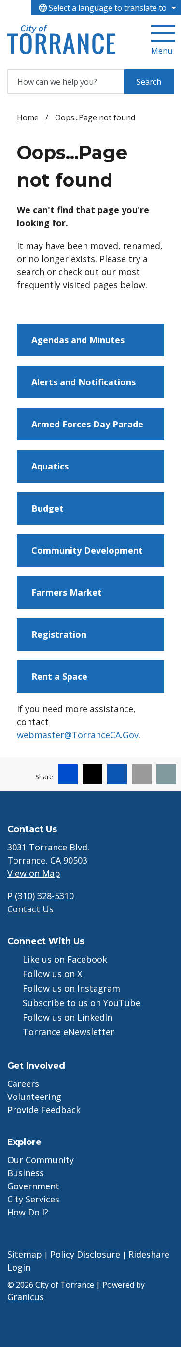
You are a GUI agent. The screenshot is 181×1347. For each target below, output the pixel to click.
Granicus (25, 1297)
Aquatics (50, 466)
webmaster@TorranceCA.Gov (78, 735)
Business (25, 1173)
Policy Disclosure (85, 1254)
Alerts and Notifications (83, 382)
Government (33, 1186)
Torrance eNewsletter (68, 1032)
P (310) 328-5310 (40, 896)
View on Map (33, 873)
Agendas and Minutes (78, 340)
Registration (58, 634)
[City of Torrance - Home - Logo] (61, 39)
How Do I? (27, 1212)
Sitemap (24, 1254)
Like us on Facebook (65, 959)
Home (28, 117)
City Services (33, 1199)
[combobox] (106, 7)
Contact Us (30, 909)
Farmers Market (66, 592)
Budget (47, 508)
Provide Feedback (44, 1109)
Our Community (40, 1160)
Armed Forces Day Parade (87, 424)
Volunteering (34, 1096)
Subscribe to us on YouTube (81, 1003)
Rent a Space (59, 676)
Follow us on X (52, 974)
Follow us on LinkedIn (67, 1017)
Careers (23, 1083)
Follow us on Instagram (71, 988)
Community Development (87, 550)
